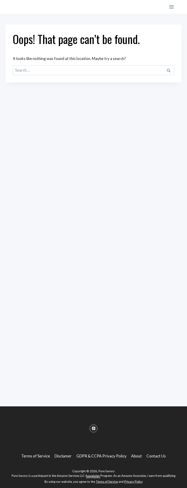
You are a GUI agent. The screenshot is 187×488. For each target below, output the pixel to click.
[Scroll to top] (175, 481)
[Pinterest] (93, 428)
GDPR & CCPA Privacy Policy (101, 456)
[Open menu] (171, 7)
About (136, 456)
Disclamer (63, 456)
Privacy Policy (133, 481)
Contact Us (156, 456)
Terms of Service (35, 456)
